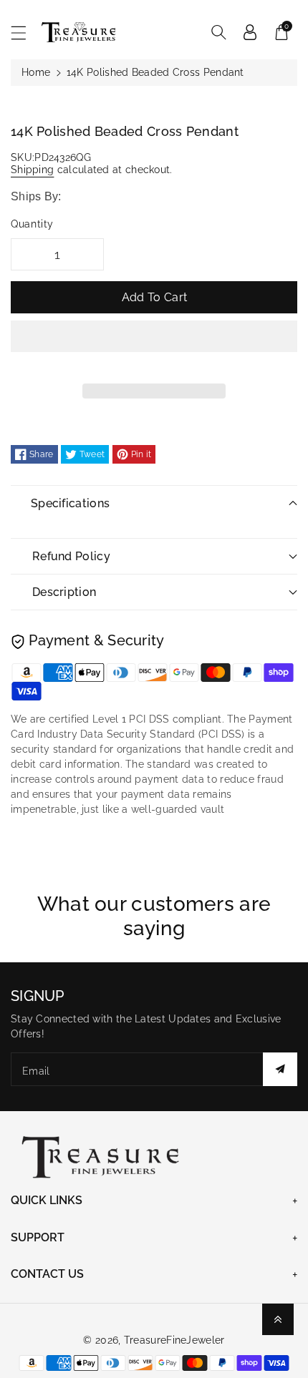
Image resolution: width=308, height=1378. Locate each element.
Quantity (32, 224)
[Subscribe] (280, 1069)
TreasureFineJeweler (174, 1340)
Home (35, 72)
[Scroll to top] (278, 1319)
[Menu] (25, 32)
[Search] (218, 32)
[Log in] (250, 32)
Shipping (32, 169)
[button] (154, 347)
